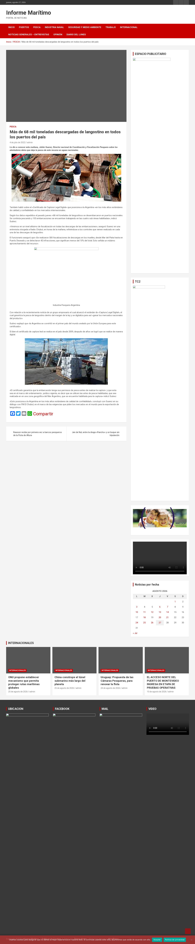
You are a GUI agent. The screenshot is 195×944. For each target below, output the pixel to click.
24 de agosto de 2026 (110, 688)
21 (167, 617)
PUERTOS (24, 27)
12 (152, 612)
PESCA (37, 27)
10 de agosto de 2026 (156, 691)
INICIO (11, 27)
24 (137, 622)
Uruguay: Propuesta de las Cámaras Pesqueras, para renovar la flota (117, 681)
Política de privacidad (175, 939)
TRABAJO (110, 27)
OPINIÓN (57, 34)
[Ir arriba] (188, 931)
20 (160, 617)
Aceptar (157, 939)
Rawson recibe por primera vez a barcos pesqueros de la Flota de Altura (37, 434)
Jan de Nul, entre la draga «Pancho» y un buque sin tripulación (95, 434)
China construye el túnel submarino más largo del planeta (70, 681)
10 (137, 612)
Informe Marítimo (28, 12)
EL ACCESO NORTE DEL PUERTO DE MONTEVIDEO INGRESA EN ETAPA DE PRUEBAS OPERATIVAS (163, 682)
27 (160, 622)
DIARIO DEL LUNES (76, 34)
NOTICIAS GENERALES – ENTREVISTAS (28, 34)
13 (160, 612)
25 (144, 622)
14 (167, 612)
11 (144, 612)
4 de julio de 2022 (17, 142)
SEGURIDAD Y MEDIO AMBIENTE (84, 27)
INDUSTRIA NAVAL (54, 27)
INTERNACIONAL (129, 27)
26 (152, 622)
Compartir (43, 413)
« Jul (135, 633)
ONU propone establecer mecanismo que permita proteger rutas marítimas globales (24, 682)
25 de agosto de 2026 (18, 691)
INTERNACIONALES (21, 643)
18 (144, 617)
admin (30, 142)
